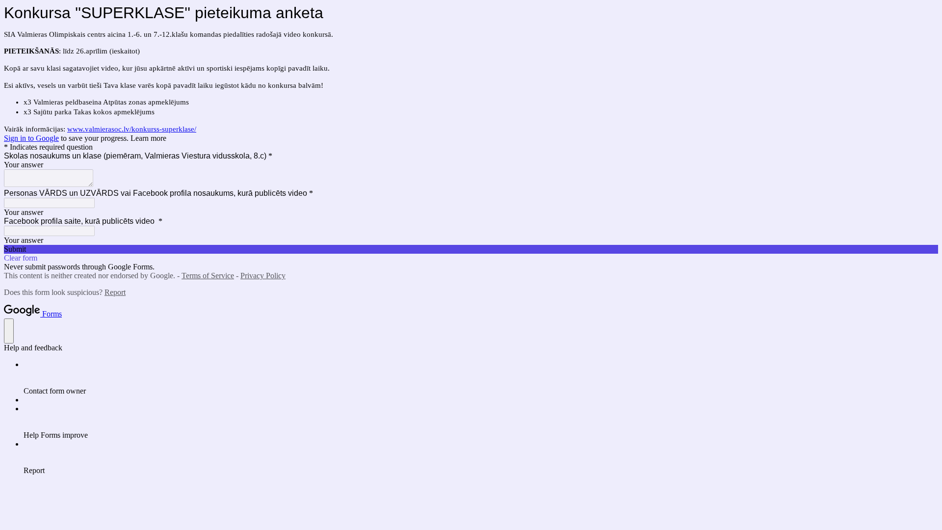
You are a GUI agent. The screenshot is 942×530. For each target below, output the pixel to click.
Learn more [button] (148, 138)
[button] (471, 249)
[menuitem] (481, 378)
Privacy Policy (263, 275)
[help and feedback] (9, 331)
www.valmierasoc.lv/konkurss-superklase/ (131, 129)
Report (115, 292)
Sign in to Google (31, 138)
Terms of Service (208, 275)
